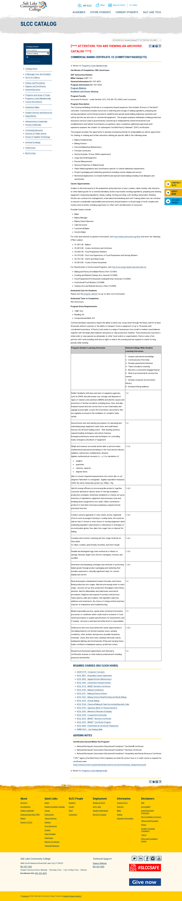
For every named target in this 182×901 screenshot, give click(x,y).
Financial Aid (49, 815)
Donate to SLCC (26, 822)
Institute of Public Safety (35, 133)
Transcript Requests (52, 846)
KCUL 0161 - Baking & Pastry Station (92, 693)
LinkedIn (140, 858)
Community (73, 815)
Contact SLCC (176, 184)
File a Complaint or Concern (151, 817)
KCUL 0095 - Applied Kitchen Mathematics (94, 679)
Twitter (134, 858)
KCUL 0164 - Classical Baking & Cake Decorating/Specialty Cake (103, 704)
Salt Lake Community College (33, 7)
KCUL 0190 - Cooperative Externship (92, 715)
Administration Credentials (36, 121)
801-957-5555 (98, 866)
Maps (119, 811)
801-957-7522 (26, 866)
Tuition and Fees (51, 818)
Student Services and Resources (38, 113)
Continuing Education (34, 130)
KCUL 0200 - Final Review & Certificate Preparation (97, 726)
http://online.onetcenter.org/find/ (127, 237)
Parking (119, 815)
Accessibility (145, 807)
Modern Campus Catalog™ (72, 896)
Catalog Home (31, 69)
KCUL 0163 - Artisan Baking (88, 701)
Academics (79, 12)
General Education (32, 90)
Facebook (146, 858)
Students (72, 803)
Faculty (71, 807)
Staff (71, 811)
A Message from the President (38, 74)
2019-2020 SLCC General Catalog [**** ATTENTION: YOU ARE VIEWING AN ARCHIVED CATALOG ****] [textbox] (137, 40)
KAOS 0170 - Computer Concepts (91, 672)
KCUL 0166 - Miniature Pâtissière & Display (94, 711)
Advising (48, 822)
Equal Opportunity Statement (147, 812)
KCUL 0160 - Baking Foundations (90, 690)
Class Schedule (50, 834)
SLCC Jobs (97, 807)
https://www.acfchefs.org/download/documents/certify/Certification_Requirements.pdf (109, 765)
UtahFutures (30, 148)
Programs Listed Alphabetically (38, 98)
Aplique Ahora (175, 201)
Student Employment (100, 811)
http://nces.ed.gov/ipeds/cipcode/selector (129, 267)
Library (47, 803)
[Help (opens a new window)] (159, 46)
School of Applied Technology (37, 137)
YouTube (159, 858)
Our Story (23, 803)
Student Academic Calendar (55, 807)
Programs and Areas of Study (37, 95)
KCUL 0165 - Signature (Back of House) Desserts (97, 708)
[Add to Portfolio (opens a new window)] (153, 46)
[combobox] (136, 40)
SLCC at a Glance (32, 77)
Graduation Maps (32, 107)
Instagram (152, 858)
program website (91, 294)
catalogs (26, 896)
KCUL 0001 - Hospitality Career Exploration (94, 675)
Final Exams (49, 838)
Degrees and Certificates (35, 86)
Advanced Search (33, 61)
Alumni (22, 818)
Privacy (143, 825)
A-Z (133, 5)
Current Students (127, 12)
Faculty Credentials (33, 125)
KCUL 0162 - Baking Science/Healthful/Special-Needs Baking (101, 697)
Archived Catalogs (32, 142)
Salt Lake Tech (152, 12)
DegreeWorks (30, 116)
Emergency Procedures (125, 818)
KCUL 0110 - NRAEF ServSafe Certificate (93, 686)
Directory (120, 807)
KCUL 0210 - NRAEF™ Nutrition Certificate (94, 719)
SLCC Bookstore (51, 826)
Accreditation (25, 807)
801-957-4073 (41, 873)
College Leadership (27, 811)
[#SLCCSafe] (145, 867)
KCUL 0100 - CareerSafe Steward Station (94, 683)
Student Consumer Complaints (148, 830)
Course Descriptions (33, 102)
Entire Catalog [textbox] (32, 50)
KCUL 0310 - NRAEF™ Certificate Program (94, 722)
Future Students (100, 12)
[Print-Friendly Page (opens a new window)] (156, 46)
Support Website (100, 863)
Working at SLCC (99, 803)
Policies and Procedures (35, 83)
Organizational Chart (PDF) (30, 815)
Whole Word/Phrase (35, 57)
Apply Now (174, 192)
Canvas (47, 811)
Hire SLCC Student (99, 815)
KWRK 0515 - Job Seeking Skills (90, 729)
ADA (142, 803)
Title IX (143, 835)
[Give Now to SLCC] (145, 882)
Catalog (47, 830)
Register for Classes (52, 842)
